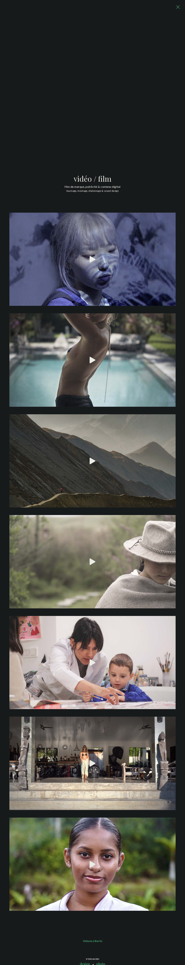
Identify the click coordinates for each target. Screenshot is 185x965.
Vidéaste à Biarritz (92, 941)
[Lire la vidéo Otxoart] (92, 662)
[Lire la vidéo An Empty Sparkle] (92, 259)
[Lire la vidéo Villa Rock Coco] (92, 763)
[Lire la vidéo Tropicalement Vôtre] (92, 864)
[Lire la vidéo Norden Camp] (92, 561)
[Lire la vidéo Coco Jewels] (92, 360)
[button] (178, 7)
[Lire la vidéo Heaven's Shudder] (92, 461)
